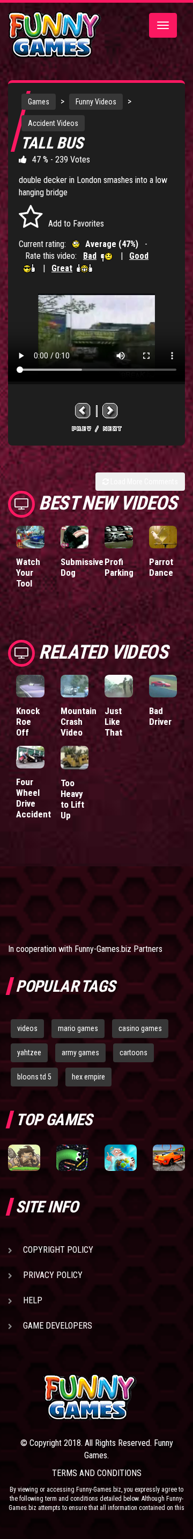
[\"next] (110, 411)
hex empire (88, 1076)
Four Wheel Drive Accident (33, 798)
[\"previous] (83, 411)
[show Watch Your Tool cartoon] (30, 537)
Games (38, 101)
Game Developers (57, 1326)
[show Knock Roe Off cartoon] (30, 686)
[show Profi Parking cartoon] (119, 537)
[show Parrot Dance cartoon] (163, 537)
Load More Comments (143, 481)
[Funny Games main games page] (114, 1397)
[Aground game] (24, 1158)
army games (80, 1052)
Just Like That (113, 721)
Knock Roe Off (28, 721)
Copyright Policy (58, 1250)
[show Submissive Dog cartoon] (75, 537)
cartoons (133, 1052)
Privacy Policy (53, 1275)
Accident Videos (53, 123)
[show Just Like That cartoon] (119, 686)
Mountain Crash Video (78, 721)
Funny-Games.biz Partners (118, 949)
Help (32, 1300)
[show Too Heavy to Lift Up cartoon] (75, 758)
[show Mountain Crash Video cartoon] (75, 686)
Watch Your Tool (28, 572)
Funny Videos (96, 101)
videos (27, 1028)
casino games (140, 1028)
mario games (78, 1028)
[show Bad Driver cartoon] (163, 686)
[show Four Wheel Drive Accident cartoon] (30, 757)
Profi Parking (119, 567)
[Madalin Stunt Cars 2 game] (169, 1158)
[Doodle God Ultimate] (121, 1158)
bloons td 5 (34, 1076)
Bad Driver (160, 716)
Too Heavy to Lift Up (72, 799)
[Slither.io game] (72, 1158)
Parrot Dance (161, 567)
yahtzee (29, 1052)
